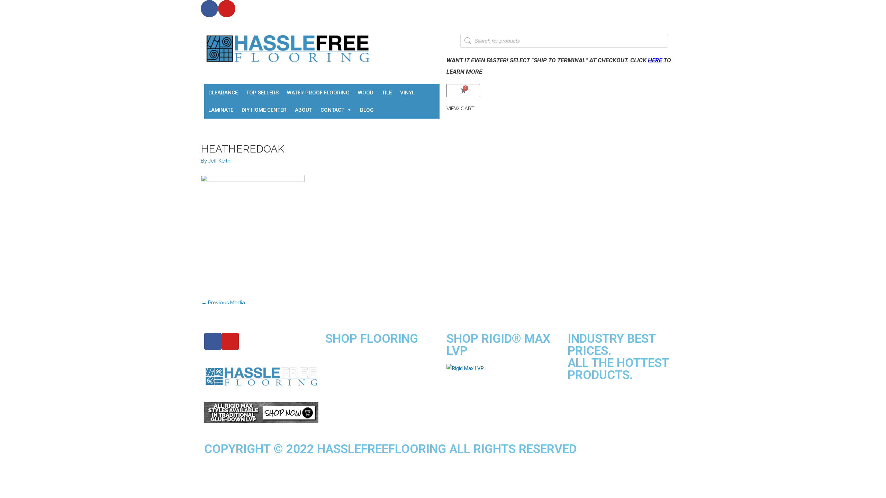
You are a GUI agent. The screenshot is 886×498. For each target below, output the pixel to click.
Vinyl (407, 93)
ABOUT (303, 110)
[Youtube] (226, 8)
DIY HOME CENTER (264, 110)
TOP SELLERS (262, 93)
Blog (367, 110)
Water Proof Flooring (318, 93)
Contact (332, 110)
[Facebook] (209, 8)
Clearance (223, 93)
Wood (365, 93)
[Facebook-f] (213, 341)
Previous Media (223, 302)
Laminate (220, 110)
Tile (387, 93)
